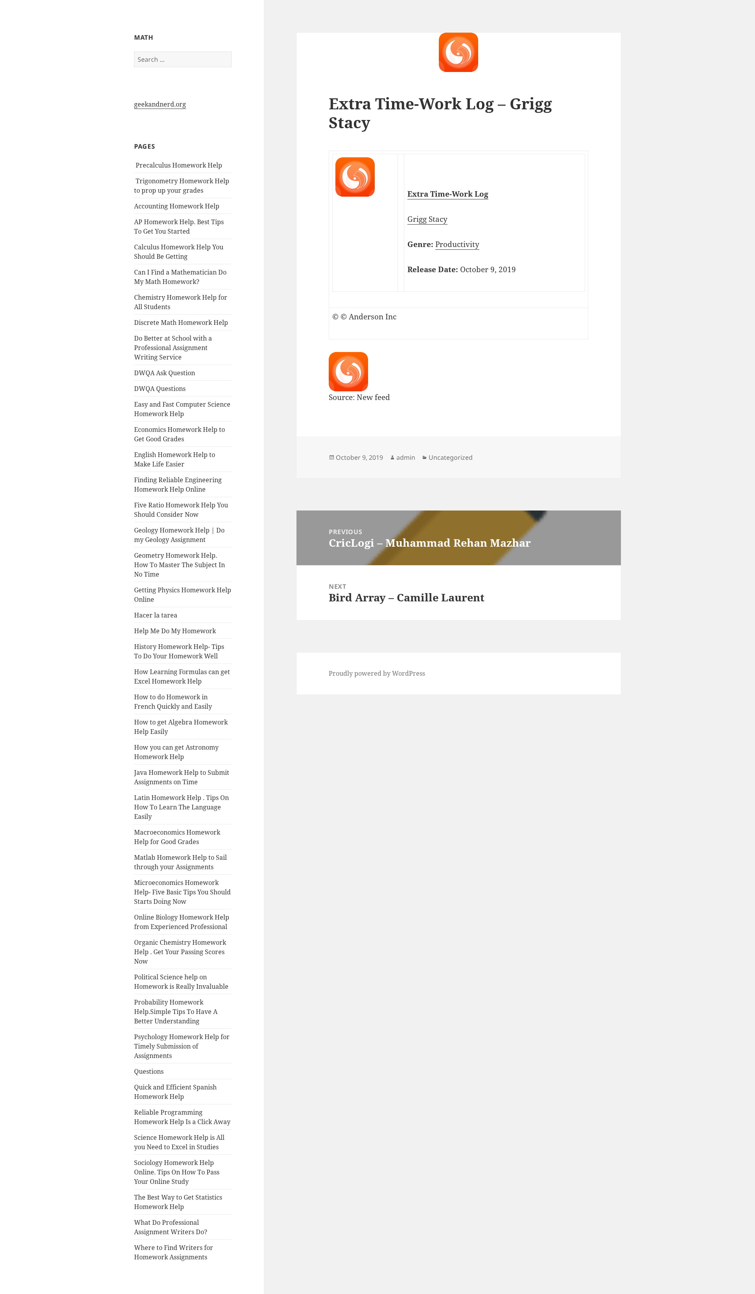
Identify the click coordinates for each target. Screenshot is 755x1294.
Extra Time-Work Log (447, 194)
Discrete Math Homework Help (181, 322)
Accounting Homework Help (176, 206)
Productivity (457, 244)
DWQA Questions (160, 388)
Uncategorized (451, 457)
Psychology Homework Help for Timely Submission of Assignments (182, 1046)
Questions (149, 1071)
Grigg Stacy (427, 219)
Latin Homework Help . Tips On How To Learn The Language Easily (181, 807)
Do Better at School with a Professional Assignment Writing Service (173, 347)
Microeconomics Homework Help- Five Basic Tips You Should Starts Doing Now (182, 892)
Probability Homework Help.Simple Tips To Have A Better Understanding (175, 1011)
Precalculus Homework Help (178, 165)
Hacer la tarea (155, 615)
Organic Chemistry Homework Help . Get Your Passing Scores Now (180, 952)
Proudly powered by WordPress (377, 673)
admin (405, 457)
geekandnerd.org (160, 104)
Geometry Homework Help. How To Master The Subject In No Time (179, 565)
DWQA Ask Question (164, 373)
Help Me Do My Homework (175, 631)
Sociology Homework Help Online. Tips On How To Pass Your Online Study (176, 1172)
